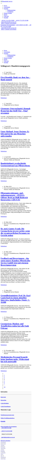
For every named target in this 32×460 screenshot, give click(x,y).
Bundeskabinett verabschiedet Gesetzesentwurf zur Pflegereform (15, 164)
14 (4, 387)
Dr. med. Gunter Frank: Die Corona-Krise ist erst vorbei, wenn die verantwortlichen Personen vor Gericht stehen (15, 232)
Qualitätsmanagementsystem (7, 415)
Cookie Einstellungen (6, 406)
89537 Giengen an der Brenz (8, 23)
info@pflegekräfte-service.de (8, 22)
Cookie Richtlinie (5, 403)
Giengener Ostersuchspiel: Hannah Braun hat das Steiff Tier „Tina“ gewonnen (15, 110)
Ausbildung (10, 11)
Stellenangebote (11, 10)
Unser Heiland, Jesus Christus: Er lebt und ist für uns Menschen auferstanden (15, 133)
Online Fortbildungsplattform (7, 418)
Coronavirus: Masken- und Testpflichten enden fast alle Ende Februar (15, 326)
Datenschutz (3, 400)
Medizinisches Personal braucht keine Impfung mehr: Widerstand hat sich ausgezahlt (15, 359)
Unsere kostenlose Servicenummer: (9, 427)
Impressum (3, 397)
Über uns (6, 16)
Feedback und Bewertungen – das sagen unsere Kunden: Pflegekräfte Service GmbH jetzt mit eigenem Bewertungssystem (15, 261)
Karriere (6, 8)
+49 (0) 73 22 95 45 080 (7, 20)
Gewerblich (7, 7)
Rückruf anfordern (5, 440)
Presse (5, 14)
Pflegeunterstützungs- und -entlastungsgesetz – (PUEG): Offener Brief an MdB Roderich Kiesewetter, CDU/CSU (14, 196)
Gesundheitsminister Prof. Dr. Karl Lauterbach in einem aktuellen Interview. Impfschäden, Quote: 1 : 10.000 (15, 298)
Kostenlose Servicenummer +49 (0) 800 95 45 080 (14, 25)
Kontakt (6, 17)
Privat (5, 5)
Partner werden (8, 13)
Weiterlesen (4, 98)
